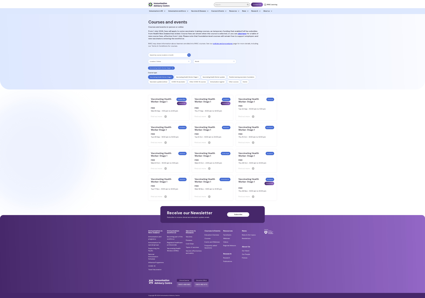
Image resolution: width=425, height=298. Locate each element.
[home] (159, 4)
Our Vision (245, 251)
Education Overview (212, 235)
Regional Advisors (229, 246)
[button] (157, 11)
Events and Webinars (212, 242)
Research (226, 258)
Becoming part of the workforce (175, 238)
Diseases (189, 240)
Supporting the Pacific (153, 249)
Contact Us (257, 5)
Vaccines (189, 237)
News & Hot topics (249, 235)
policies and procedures (223, 43)
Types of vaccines (192, 247)
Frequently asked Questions (211, 247)
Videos (225, 242)
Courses (208, 238)
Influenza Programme (156, 262)
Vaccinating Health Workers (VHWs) (174, 249)
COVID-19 (151, 266)
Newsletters (246, 238)
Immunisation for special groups (154, 244)
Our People (246, 254)
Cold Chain (190, 244)
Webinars (226, 238)
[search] (189, 55)
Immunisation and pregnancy (154, 238)
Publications (227, 261)
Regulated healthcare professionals (175, 244)
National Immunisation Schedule (153, 256)
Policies (244, 258)
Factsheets (227, 235)
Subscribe (238, 214)
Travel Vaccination (154, 270)
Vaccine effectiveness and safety (194, 252)
